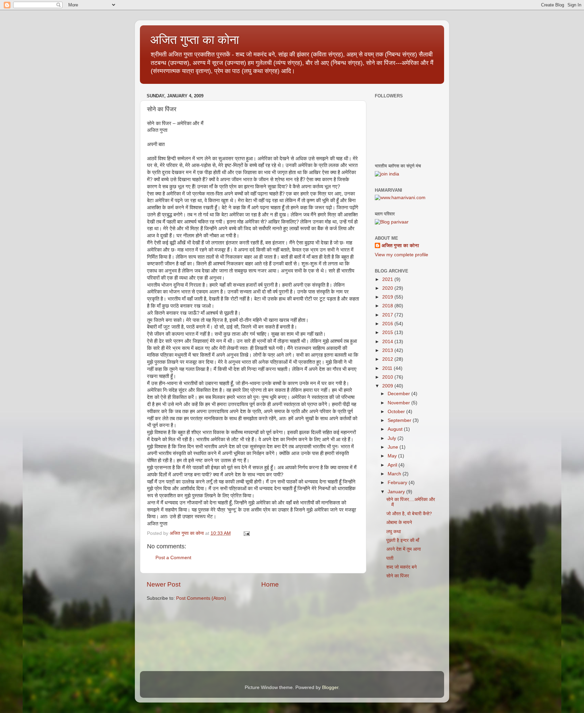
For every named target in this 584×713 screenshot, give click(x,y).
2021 (388, 279)
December (399, 393)
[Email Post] (246, 533)
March (395, 473)
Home (270, 584)
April (393, 465)
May (393, 455)
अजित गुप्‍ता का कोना (194, 40)
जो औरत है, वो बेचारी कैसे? (409, 513)
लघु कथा (393, 531)
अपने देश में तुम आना (403, 549)
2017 (388, 314)
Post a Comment (173, 557)
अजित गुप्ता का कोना (400, 245)
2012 (388, 359)
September (400, 420)
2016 (388, 323)
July (392, 438)
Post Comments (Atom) (201, 598)
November (399, 402)
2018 (388, 305)
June (393, 447)
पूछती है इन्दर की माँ (402, 540)
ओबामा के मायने (399, 522)
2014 (388, 341)
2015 (388, 332)
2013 (388, 350)
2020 (388, 288)
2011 (388, 368)
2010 (388, 377)
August (396, 429)
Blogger (330, 687)
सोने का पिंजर (397, 575)
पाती (389, 558)
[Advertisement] (408, 628)
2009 (388, 385)
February (398, 482)
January (397, 491)
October (397, 411)
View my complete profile (401, 254)
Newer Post (163, 584)
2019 (388, 297)
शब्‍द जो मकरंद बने (401, 567)
